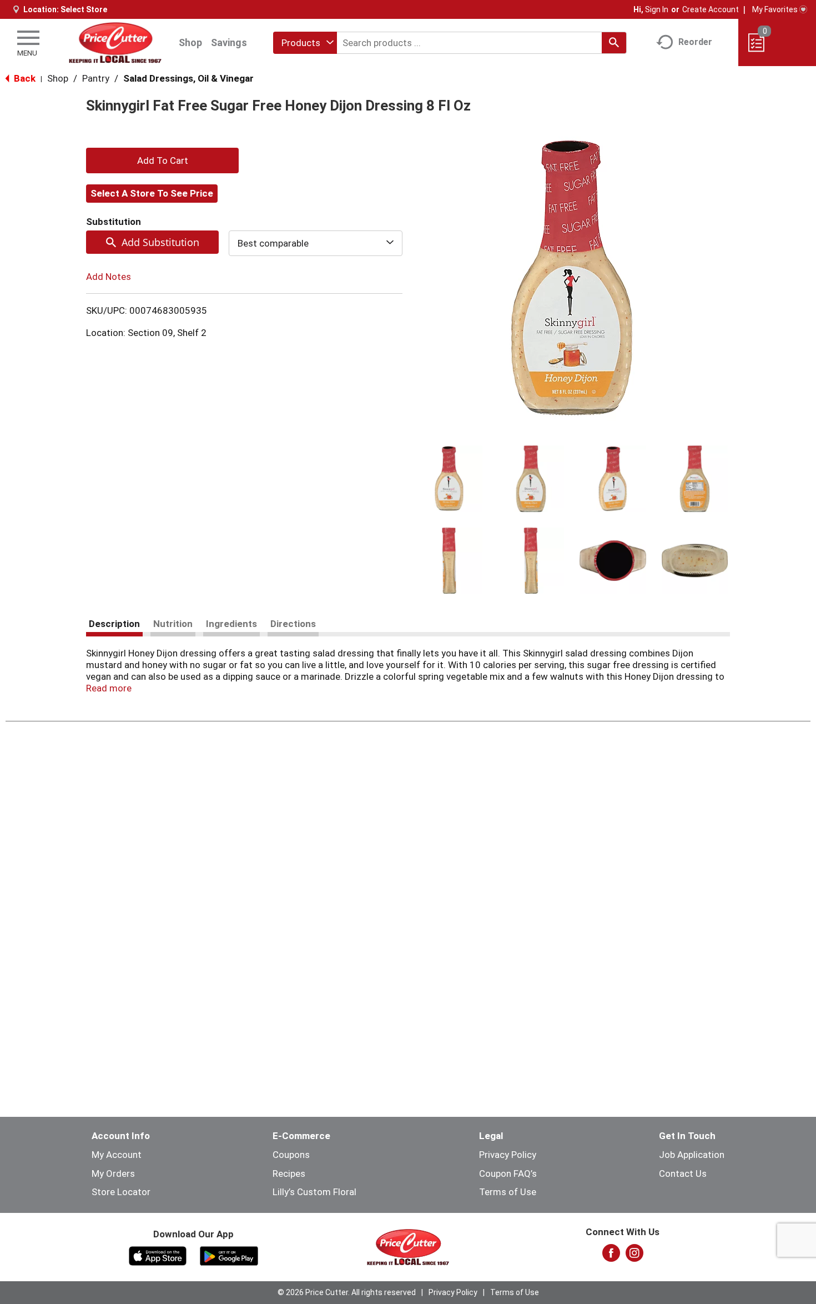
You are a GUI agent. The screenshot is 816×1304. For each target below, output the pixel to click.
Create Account (710, 9)
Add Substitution (160, 242)
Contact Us (683, 1173)
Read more (109, 688)
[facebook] (611, 1256)
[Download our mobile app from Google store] (229, 1255)
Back (24, 78)
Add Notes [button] (108, 276)
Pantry (95, 78)
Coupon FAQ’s (508, 1173)
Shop (190, 42)
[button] (449, 478)
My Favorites (775, 9)
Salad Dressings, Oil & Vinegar (188, 78)
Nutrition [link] (173, 623)
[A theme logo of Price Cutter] (115, 42)
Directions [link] (293, 623)
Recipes (289, 1173)
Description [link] (114, 623)
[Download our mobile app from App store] (158, 1255)
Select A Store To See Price (151, 193)
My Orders (113, 1173)
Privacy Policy (507, 1154)
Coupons (291, 1154)
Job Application (691, 1154)
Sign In (656, 9)
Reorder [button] (695, 42)
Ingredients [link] (231, 623)
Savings (229, 42)
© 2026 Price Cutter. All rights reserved (347, 1292)
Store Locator (121, 1191)
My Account (117, 1154)
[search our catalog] (614, 42)
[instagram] (634, 1256)
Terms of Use (507, 1191)
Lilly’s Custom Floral (314, 1191)
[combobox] (305, 43)
